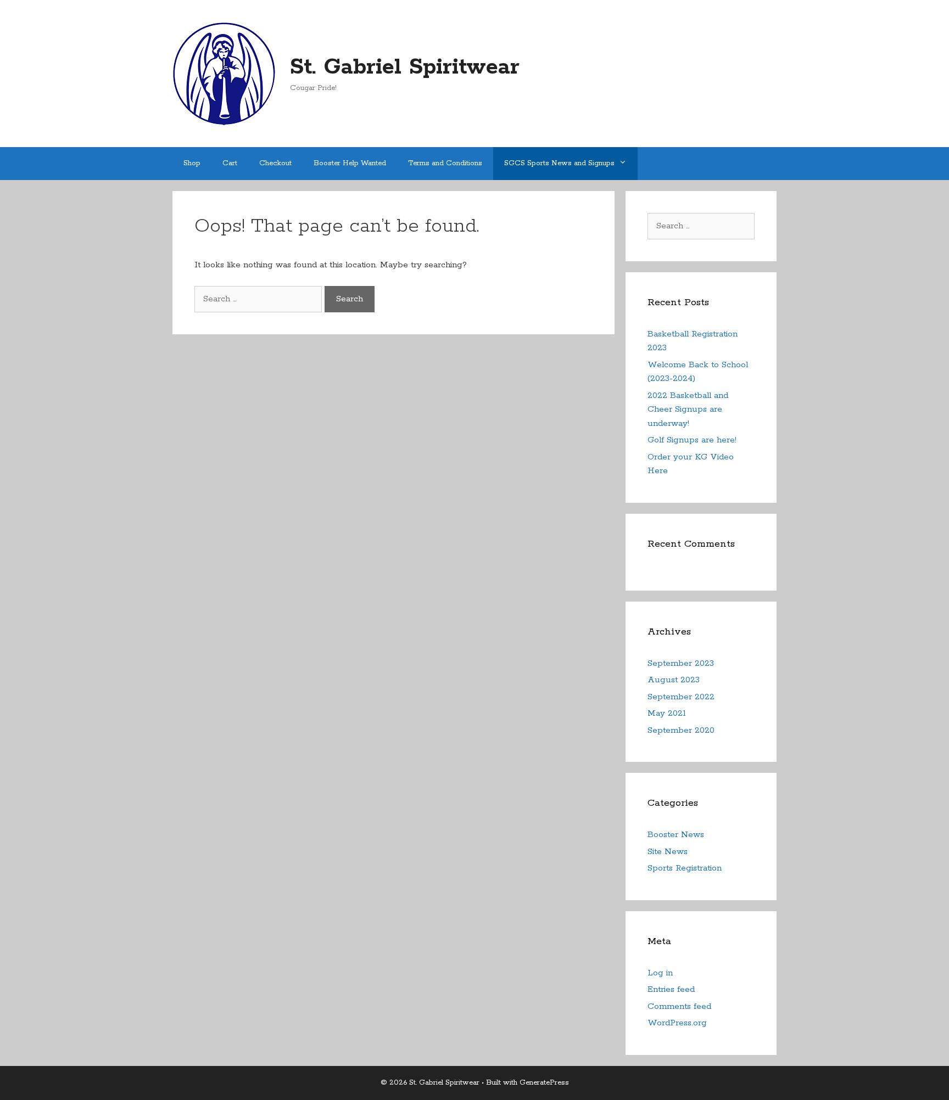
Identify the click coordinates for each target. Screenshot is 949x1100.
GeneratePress (544, 1082)
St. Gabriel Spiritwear (405, 67)
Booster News (675, 834)
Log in (660, 973)
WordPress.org (677, 1023)
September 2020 (680, 730)
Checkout (275, 163)
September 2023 (680, 663)
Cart (229, 163)
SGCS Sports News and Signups (559, 163)
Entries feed (671, 989)
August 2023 (673, 680)
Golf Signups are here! (691, 440)
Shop (191, 163)
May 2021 (666, 713)
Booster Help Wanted (350, 163)
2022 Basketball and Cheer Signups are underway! (687, 409)
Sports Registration (684, 868)
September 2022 (680, 697)
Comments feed (679, 1006)
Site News (667, 851)
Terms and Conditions (445, 163)
